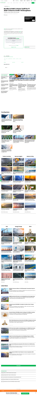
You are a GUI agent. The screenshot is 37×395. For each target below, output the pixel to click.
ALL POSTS (13, 62)
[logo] (3, 3)
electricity (14, 58)
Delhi (4, 58)
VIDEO (26, 2)
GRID (11, 2)
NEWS (13, 0)
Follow (5, 28)
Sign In (17, 45)
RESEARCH (21, 0)
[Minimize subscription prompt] (35, 393)
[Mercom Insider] (17, 0)
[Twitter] (4, 0)
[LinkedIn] (20, 389)
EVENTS (25, 0)
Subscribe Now (25, 393)
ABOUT (31, 0)
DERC (6, 58)
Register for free (13, 47)
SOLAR (8, 2)
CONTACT (35, 0)
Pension (20, 58)
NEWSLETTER (28, 0)
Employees (17, 58)
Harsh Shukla (10, 13)
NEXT (22, 62)
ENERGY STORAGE (15, 2)
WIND (20, 2)
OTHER (23, 2)
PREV (5, 62)
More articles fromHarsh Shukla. (9, 56)
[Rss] (2, 0)
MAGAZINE (29, 2)
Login (33, 2)
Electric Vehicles (10, 58)
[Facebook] (1, 0)
